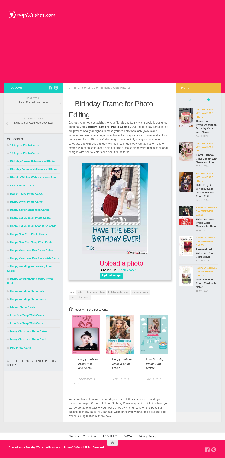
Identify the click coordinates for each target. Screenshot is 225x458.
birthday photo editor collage (91, 292)
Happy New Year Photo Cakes (28, 234)
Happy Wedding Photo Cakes (28, 290)
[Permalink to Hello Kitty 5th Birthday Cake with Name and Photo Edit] (186, 182)
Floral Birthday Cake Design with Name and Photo (206, 158)
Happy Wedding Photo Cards (28, 299)
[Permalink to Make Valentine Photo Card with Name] (186, 276)
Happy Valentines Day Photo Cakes (31, 250)
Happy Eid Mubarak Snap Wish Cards (33, 225)
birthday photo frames (118, 292)
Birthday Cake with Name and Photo (32, 161)
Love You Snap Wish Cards (27, 323)
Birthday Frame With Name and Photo (33, 169)
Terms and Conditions (82, 436)
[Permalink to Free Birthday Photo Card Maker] (154, 334)
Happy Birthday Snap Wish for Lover (122, 363)
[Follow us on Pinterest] (56, 88)
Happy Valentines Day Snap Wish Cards (34, 258)
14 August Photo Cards (24, 145)
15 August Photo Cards (24, 153)
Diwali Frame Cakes (22, 185)
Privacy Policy (147, 436)
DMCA (128, 436)
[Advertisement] (112, 56)
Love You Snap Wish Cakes (27, 315)
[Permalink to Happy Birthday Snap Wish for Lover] (120, 334)
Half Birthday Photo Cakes (26, 193)
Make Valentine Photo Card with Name (206, 283)
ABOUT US (110, 436)
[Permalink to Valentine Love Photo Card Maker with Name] (186, 215)
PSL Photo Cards (20, 347)
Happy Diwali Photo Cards (26, 201)
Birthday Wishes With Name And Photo (99, 87)
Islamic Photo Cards (22, 307)
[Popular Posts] (208, 100)
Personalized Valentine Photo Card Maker (205, 253)
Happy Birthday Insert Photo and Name (88, 363)
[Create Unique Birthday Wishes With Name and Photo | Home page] (32, 15)
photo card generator (80, 297)
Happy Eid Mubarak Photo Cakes (30, 217)
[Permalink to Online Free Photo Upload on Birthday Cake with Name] (186, 117)
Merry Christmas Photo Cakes (28, 331)
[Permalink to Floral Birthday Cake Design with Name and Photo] (186, 151)
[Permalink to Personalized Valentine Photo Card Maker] (186, 246)
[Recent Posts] (189, 100)
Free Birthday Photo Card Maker (155, 363)
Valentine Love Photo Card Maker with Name (206, 223)
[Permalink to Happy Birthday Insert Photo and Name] (86, 334)
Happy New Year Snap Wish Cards (31, 242)
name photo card (140, 292)
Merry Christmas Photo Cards (28, 339)
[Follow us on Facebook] (50, 88)
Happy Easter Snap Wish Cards (29, 209)
